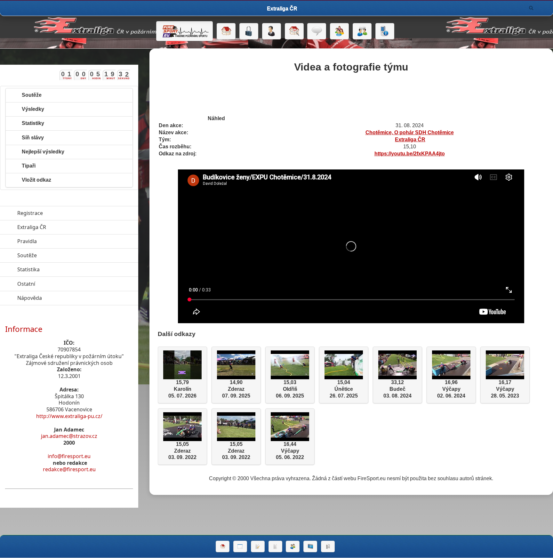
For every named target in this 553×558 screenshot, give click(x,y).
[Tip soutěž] (293, 546)
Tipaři (29, 165)
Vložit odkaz (36, 180)
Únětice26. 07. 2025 (344, 389)
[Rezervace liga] (258, 546)
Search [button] (531, 8)
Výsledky (33, 109)
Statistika (58, 269)
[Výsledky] (275, 546)
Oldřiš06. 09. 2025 (290, 389)
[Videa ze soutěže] (310, 546)
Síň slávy (33, 137)
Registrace (30, 213)
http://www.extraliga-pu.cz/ (69, 416)
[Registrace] (271, 31)
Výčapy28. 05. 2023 (505, 389)
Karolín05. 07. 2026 (182, 389)
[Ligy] (328, 546)
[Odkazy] (294, 31)
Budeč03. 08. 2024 (397, 389)
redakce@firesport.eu (69, 469)
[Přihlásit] (248, 31)
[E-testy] (339, 31)
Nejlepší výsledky (43, 151)
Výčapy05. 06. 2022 (290, 450)
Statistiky (33, 123)
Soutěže (32, 95)
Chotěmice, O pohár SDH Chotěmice (409, 132)
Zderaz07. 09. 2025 (236, 389)
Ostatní (55, 283)
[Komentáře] (316, 31)
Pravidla (56, 241)
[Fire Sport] (184, 31)
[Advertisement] (351, 95)
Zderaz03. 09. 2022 (182, 450)
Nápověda (59, 297)
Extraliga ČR (410, 139)
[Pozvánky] (240, 546)
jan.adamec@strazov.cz (69, 435)
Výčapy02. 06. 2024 (451, 389)
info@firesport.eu (69, 456)
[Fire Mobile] (384, 31)
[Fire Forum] (362, 31)
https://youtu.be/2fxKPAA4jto (409, 153)
